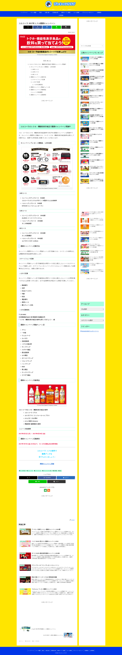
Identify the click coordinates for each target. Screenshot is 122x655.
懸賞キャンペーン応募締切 (38, 94)
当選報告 (86, 650)
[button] (66, 27)
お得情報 (92, 650)
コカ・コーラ (30, 470)
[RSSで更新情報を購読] (48, 490)
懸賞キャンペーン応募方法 (38, 77)
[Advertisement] (47, 112)
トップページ (31, 650)
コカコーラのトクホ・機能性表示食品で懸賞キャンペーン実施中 (47, 64)
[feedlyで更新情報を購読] (45, 490)
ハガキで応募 (36, 82)
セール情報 (69, 650)
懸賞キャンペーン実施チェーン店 (40, 87)
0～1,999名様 (23, 470)
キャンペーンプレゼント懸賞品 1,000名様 (43, 67)
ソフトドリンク (38, 470)
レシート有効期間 (37, 92)
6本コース (35, 74)
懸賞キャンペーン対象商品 (38, 89)
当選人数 (47, 650)
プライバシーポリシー (78, 650)
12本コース (35, 72)
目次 (44, 60)
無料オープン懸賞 (61, 650)
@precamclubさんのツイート (89, 331)
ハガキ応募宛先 (38, 84)
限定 (60, 470)
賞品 (43, 650)
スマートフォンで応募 (38, 79)
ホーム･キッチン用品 (47, 470)
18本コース (35, 69)
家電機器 (55, 470)
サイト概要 (38, 650)
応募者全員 (53, 650)
